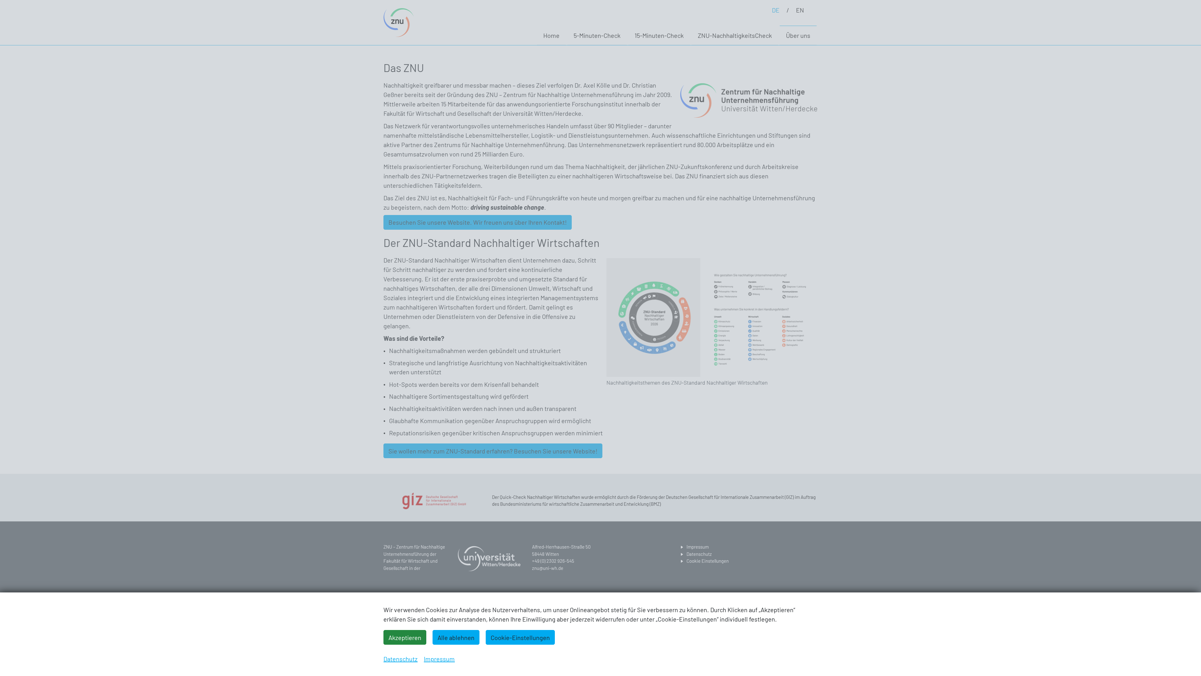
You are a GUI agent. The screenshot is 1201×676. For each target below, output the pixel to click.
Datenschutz (400, 659)
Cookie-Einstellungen (520, 637)
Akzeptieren (404, 637)
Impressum (439, 659)
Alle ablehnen (456, 637)
